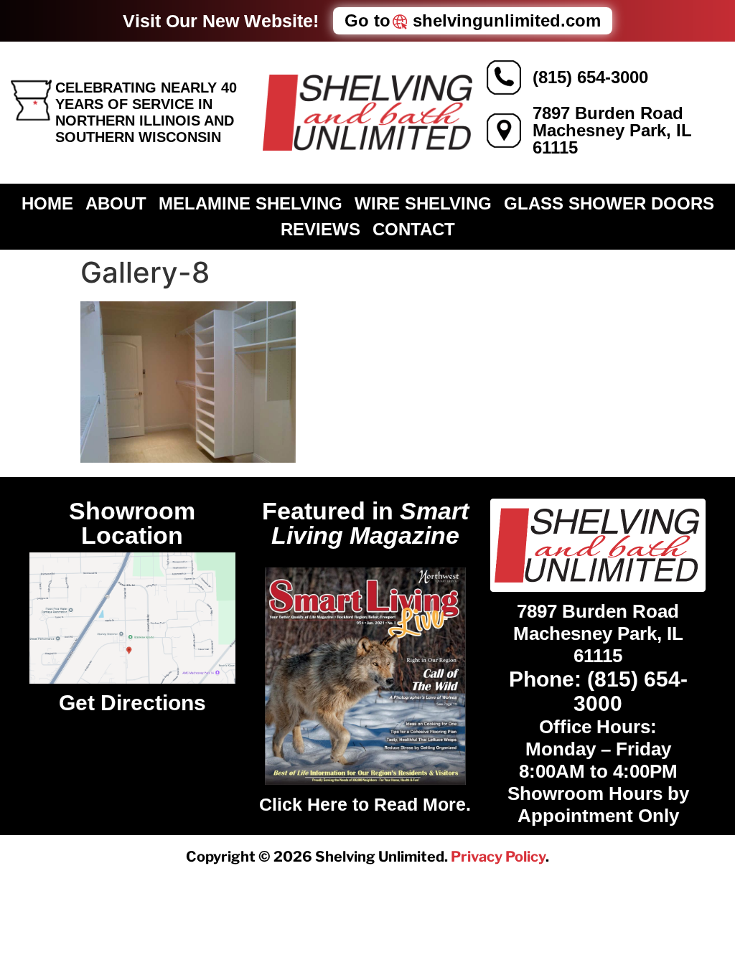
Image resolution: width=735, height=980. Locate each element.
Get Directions (132, 703)
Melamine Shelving (250, 203)
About (115, 203)
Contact (414, 229)
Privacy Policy (498, 856)
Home (47, 203)
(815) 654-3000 (590, 77)
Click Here (303, 804)
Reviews (320, 229)
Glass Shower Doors (609, 203)
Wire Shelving (423, 203)
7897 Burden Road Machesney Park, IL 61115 (612, 130)
